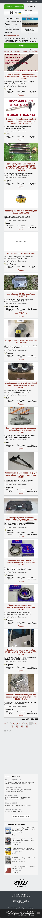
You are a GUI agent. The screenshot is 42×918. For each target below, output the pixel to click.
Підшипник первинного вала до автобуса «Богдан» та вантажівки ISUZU (21, 607)
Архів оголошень (28, 908)
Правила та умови (11, 24)
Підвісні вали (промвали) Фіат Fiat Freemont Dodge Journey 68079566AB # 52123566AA (21, 76)
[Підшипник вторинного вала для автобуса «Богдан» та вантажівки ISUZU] (21, 548)
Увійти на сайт (31, 1)
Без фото (21, 241)
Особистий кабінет (12, 30)
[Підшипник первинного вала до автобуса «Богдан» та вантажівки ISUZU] (21, 593)
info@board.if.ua (21, 896)
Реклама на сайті (14, 908)
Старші (30, 51)
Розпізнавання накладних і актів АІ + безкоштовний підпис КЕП (18, 790)
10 (17, 727)
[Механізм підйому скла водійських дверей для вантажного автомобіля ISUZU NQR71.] (21, 683)
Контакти (8, 32)
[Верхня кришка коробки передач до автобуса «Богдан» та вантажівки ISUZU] (21, 416)
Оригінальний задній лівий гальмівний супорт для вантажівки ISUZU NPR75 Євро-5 (21, 385)
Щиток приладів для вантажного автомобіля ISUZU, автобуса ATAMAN (21, 519)
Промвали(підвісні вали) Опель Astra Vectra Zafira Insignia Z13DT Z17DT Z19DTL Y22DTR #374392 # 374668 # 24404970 (21, 167)
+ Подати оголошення (14, 6)
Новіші (35, 51)
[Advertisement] (21, 752)
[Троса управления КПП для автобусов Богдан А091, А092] (21, 199)
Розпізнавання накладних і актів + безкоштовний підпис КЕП (17, 798)
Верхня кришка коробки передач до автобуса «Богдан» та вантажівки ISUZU (21, 430)
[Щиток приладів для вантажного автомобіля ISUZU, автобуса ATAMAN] (21, 506)
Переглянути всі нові (21, 816)
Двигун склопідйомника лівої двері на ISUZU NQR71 (21, 341)
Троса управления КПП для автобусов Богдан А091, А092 (21, 212)
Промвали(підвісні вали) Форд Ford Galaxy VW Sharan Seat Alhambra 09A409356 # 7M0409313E (21, 121)
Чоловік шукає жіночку (13, 811)
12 (27, 727)
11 (22, 727)
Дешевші (17, 51)
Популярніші (8, 51)
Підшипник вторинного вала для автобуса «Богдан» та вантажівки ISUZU (21, 562)
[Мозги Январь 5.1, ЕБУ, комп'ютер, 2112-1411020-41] (21, 282)
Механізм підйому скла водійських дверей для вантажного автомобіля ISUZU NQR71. (21, 697)
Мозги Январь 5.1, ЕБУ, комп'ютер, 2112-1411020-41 (21, 295)
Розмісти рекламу (11, 27)
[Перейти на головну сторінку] (5, 36)
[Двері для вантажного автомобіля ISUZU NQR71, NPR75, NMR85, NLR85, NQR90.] (21, 638)
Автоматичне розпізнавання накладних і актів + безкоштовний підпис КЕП (20, 782)
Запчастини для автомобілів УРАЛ (21, 253)
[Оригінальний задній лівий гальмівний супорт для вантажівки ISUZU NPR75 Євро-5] (21, 371)
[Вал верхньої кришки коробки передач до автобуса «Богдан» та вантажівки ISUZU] (21, 461)
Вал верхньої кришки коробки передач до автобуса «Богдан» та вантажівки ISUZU (21, 475)
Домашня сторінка (12, 18)
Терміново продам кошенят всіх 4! (18, 805)
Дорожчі (24, 51)
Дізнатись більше (27, 915)
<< (5, 723)
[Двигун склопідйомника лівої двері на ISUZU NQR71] (21, 328)
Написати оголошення (13, 21)
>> (30, 727)
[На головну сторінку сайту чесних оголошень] (21, 15)
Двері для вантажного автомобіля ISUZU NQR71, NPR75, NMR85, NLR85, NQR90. (21, 652)
